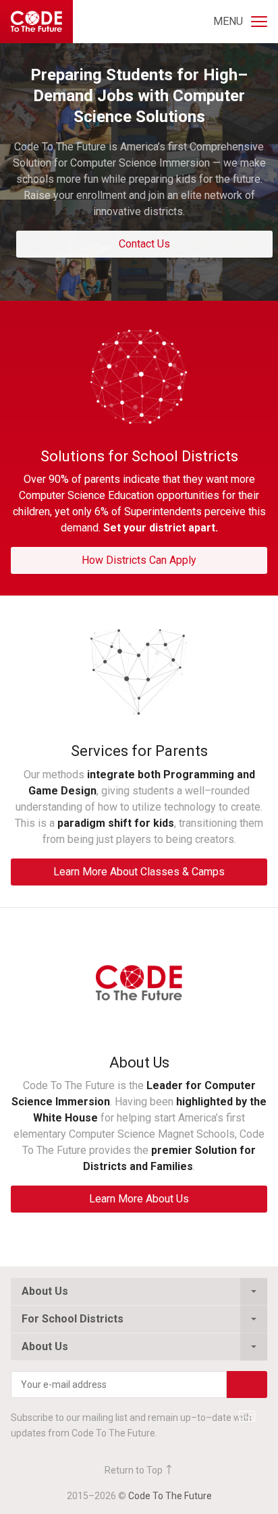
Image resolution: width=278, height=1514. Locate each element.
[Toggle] (253, 1291)
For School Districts (72, 1318)
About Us (45, 1291)
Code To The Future (170, 1495)
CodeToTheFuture (36, 21)
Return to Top (135, 1470)
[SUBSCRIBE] (247, 1384)
